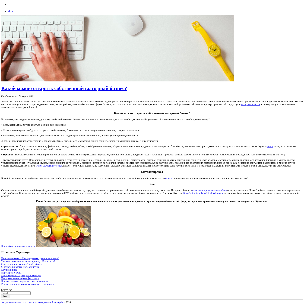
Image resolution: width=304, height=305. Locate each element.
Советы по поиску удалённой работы (21, 264)
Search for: (6, 290)
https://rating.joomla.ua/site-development (203, 193)
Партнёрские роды (11, 272)
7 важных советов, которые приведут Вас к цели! (28, 261)
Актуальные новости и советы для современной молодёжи (33, 302)
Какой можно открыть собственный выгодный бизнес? (64, 88)
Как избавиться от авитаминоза (18, 246)
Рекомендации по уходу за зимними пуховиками (27, 284)
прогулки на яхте (250, 104)
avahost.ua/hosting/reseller (48, 165)
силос (270, 146)
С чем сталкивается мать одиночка (20, 267)
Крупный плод (9, 269)
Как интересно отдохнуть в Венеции (21, 275)
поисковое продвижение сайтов (209, 190)
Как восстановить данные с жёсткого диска (24, 281)
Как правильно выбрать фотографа (20, 278)
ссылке (169, 178)
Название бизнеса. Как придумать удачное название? (30, 258)
